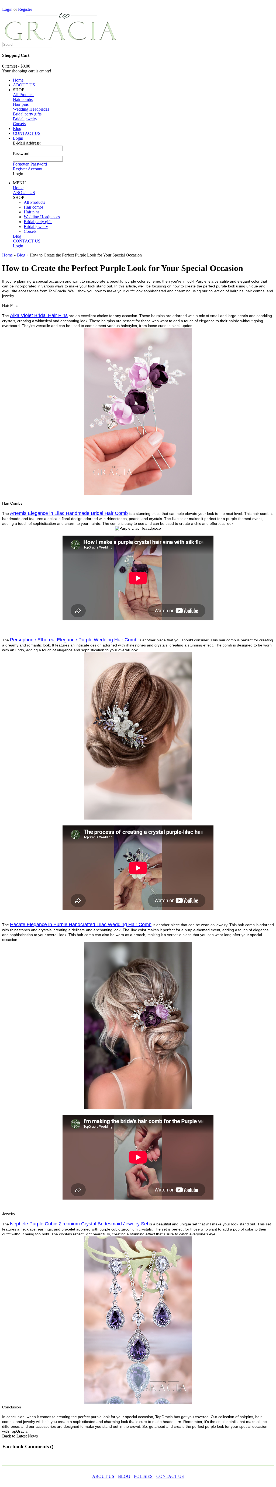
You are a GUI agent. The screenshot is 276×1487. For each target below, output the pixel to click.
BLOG (124, 1476)
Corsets (19, 123)
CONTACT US (26, 133)
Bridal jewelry (25, 119)
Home (18, 80)
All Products (23, 94)
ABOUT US (24, 85)
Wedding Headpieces (31, 109)
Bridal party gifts (27, 114)
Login (7, 9)
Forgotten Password (30, 164)
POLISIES (143, 1476)
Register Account (27, 169)
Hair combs (23, 99)
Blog (17, 128)
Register (25, 9)
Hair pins (21, 104)
